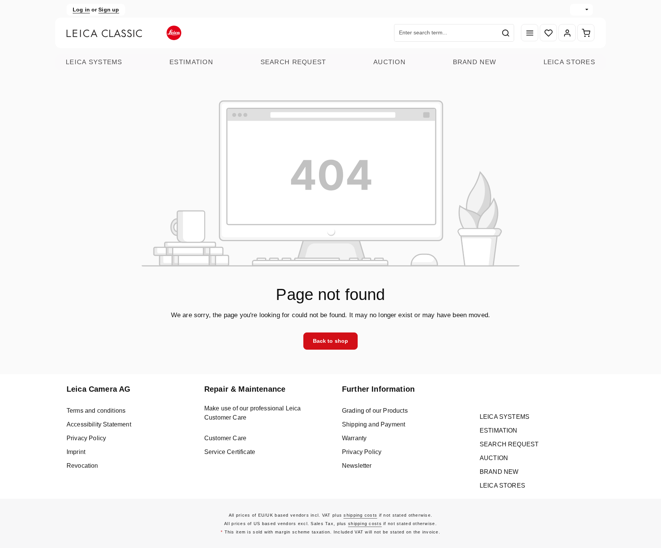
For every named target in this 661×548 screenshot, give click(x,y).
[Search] (506, 33)
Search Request (293, 62)
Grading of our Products (375, 410)
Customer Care (225, 438)
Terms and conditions (96, 410)
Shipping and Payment (373, 424)
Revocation (82, 465)
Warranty (354, 438)
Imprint (76, 452)
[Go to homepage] (124, 33)
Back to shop (330, 341)
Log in (81, 9)
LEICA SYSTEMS (94, 62)
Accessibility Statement (99, 424)
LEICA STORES (569, 62)
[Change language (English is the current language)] (581, 10)
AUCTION (389, 62)
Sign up (108, 9)
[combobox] (446, 33)
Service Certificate (229, 452)
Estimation (191, 62)
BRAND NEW (475, 62)
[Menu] (529, 33)
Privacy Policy (86, 438)
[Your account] (567, 33)
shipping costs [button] (360, 515)
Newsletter (357, 465)
